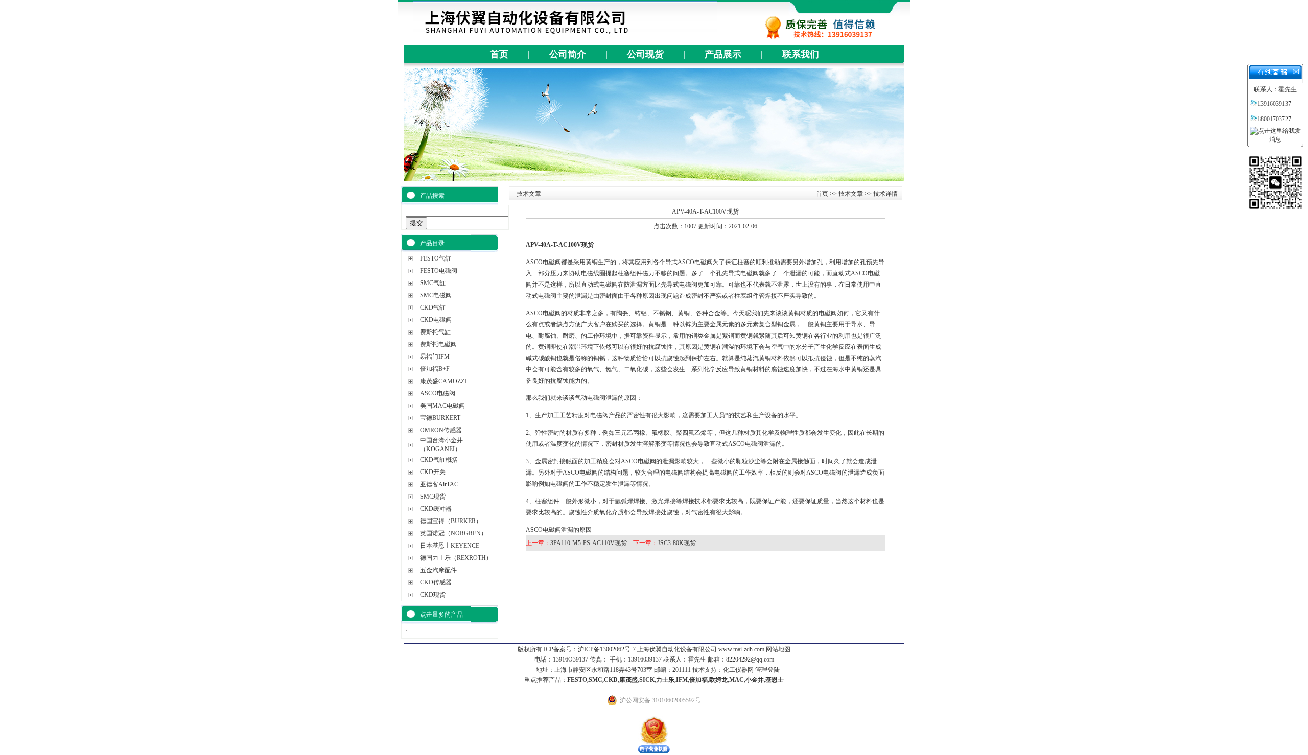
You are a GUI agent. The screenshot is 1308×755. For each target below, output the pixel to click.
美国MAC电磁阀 (442, 405)
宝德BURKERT (440, 417)
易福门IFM (435, 356)
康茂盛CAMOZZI (443, 381)
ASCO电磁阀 (437, 393)
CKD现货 (433, 594)
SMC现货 (433, 496)
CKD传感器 (436, 582)
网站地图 (778, 649)
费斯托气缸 (435, 332)
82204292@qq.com (750, 659)
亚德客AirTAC (439, 484)
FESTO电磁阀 (438, 270)
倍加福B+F (435, 368)
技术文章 (850, 193)
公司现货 (645, 54)
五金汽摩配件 (438, 570)
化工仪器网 (738, 669)
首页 (499, 54)
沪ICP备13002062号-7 (607, 649)
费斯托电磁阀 (438, 344)
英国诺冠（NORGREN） (453, 533)
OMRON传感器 (441, 430)
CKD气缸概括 (439, 459)
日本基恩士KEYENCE (449, 545)
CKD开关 (433, 472)
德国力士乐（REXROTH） (456, 557)
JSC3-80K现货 (677, 543)
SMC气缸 (433, 283)
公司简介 (567, 54)
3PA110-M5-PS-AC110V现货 (588, 543)
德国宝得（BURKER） (451, 521)
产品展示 (723, 54)
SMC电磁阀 (436, 295)
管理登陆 (767, 669)
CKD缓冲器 (436, 508)
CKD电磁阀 (436, 319)
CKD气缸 (433, 307)
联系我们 (800, 54)
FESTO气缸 (435, 258)
